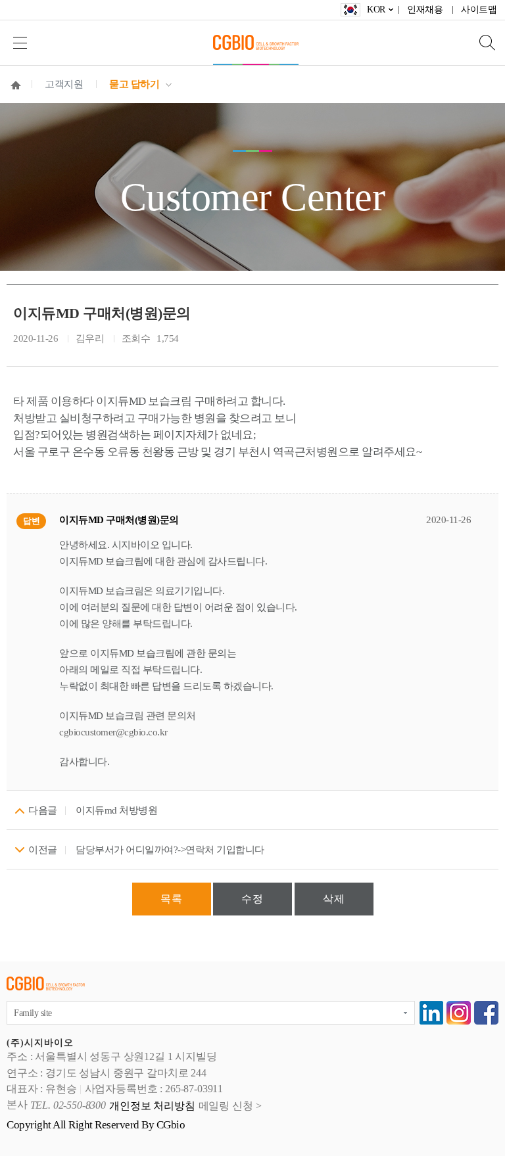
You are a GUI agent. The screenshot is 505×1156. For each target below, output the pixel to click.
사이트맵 (478, 9)
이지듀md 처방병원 (116, 810)
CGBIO (256, 42)
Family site (33, 1013)
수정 (252, 898)
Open (482, 42)
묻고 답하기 (134, 84)
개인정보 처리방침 (152, 1105)
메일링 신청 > (230, 1105)
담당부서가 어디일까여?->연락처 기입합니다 (170, 849)
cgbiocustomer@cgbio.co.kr (113, 732)
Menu (19, 42)
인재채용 (425, 9)
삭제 (334, 898)
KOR (376, 9)
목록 (171, 898)
